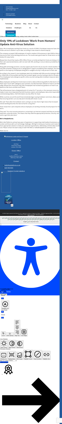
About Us (30, 25)
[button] (0, 224)
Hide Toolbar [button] (3, 294)
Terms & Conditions (39, 214)
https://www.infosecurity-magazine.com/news (22, 131)
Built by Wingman (31, 215)
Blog (24, 23)
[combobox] (31, 220)
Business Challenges (17, 25)
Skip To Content (4, 360)
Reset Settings (4, 362)
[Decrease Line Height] (2, 318)
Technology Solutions (9, 25)
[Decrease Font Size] (2, 298)
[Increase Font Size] (2, 292)
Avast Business (55, 50)
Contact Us (36, 25)
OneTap (8, 291)
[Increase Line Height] (2, 312)
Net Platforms (3, 2)
